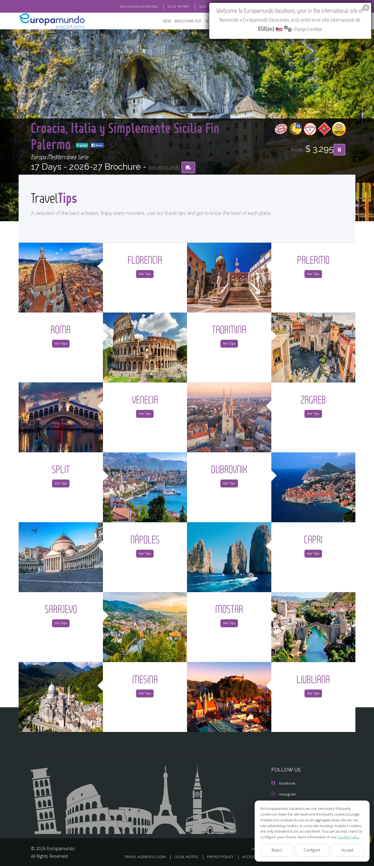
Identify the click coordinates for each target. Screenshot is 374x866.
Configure (312, 850)
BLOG (203, 6)
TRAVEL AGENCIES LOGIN (145, 856)
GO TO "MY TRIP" (179, 6)
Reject (277, 850)
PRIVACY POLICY (220, 856)
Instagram (287, 794)
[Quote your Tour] (339, 149)
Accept (347, 850)
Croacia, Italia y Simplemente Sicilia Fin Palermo (125, 135)
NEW (167, 21)
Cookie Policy (348, 836)
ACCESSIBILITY (254, 856)
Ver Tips (145, 274)
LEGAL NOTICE (186, 856)
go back (83, 145)
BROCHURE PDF (188, 21)
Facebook (287, 783)
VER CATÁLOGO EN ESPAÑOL (139, 6)
